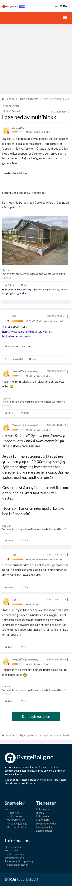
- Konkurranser (13, 816)
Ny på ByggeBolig (14, 854)
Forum (8, 809)
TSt (14, 599)
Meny (63, 5)
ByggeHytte (42, 819)
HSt (14, 316)
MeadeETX (18, 128)
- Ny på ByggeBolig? (16, 823)
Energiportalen (44, 830)
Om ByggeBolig (13, 847)
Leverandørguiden (46, 823)
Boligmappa (43, 809)
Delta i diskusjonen (36, 716)
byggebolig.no (45, 779)
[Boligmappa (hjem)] (13, 5)
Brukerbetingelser (15, 857)
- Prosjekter (12, 812)
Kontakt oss (11, 850)
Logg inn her (20, 293)
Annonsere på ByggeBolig (19, 861)
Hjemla (40, 812)
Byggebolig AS (27, 879)
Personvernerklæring (16, 864)
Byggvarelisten (44, 827)
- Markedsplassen (15, 819)
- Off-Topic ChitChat (16, 827)
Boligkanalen (43, 816)
